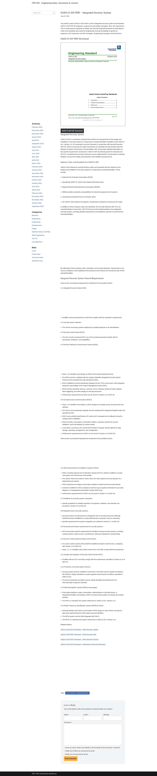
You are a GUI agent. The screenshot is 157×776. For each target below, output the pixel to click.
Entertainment (37, 225)
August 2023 (36, 147)
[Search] (54, 13)
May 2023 (35, 157)
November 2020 (37, 200)
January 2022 (37, 183)
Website (106, 715)
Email (86, 715)
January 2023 (37, 170)
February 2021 (37, 193)
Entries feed (36, 254)
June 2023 (35, 153)
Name (66, 715)
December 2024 (37, 134)
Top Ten (35, 238)
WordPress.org (37, 261)
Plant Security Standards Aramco (77, 693)
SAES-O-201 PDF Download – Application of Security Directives (83, 644)
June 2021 (35, 186)
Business (35, 215)
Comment (68, 722)
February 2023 (37, 167)
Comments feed (37, 257)
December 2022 (37, 173)
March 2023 (36, 163)
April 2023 (35, 160)
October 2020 (37, 203)
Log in (34, 251)
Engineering (36, 219)
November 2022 (37, 176)
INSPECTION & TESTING (41, 232)
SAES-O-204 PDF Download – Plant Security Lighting (79, 629)
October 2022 (37, 180)
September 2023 (38, 143)
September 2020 (38, 206)
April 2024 (35, 140)
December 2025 (37, 130)
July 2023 (35, 150)
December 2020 (37, 196)
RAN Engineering (38, 235)
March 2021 (36, 190)
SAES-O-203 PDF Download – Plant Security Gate (78, 634)
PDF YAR (35, 774)
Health (34, 228)
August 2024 (36, 137)
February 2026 (37, 127)
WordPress (53, 774)
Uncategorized (37, 242)
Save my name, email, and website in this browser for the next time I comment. (92, 747)
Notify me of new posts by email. (76, 754)
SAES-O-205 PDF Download (72, 131)
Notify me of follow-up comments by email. (80, 751)
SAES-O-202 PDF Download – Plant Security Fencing (79, 639)
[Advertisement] (44, 42)
